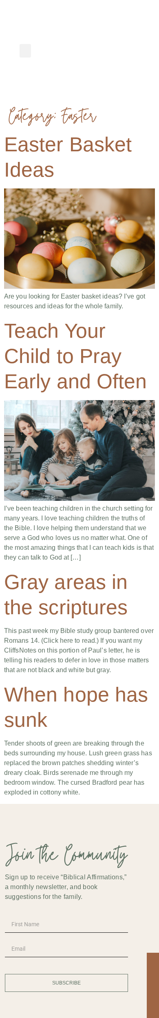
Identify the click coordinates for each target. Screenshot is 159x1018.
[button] (25, 51)
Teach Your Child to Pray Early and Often (75, 356)
